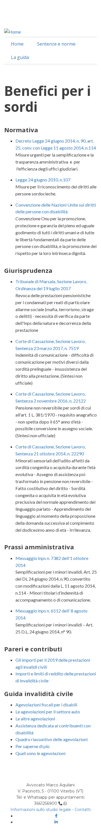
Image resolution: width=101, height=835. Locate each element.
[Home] (12, 31)
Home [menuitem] (17, 44)
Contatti (83, 809)
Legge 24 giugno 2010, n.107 (42, 179)
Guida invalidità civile (38, 693)
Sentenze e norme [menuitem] (56, 44)
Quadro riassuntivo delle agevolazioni (51, 739)
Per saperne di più (32, 746)
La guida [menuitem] (20, 57)
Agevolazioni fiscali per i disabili (46, 704)
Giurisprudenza (28, 270)
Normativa (21, 130)
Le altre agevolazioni (35, 718)
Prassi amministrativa (39, 547)
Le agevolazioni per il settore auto (47, 711)
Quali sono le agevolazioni (40, 753)
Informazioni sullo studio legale (40, 809)
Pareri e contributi (33, 649)
